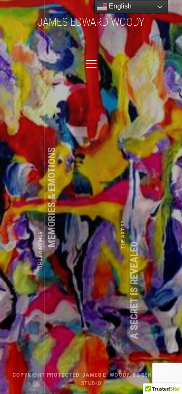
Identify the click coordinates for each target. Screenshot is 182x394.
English (119, 6)
